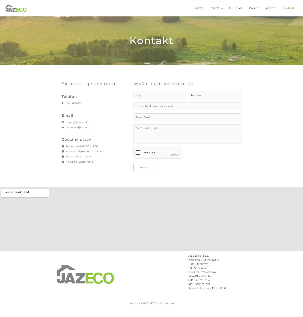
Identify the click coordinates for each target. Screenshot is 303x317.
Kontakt (288, 8)
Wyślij (144, 167)
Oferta (215, 8)
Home (198, 8)
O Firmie (236, 8)
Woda (253, 8)
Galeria (269, 8)
